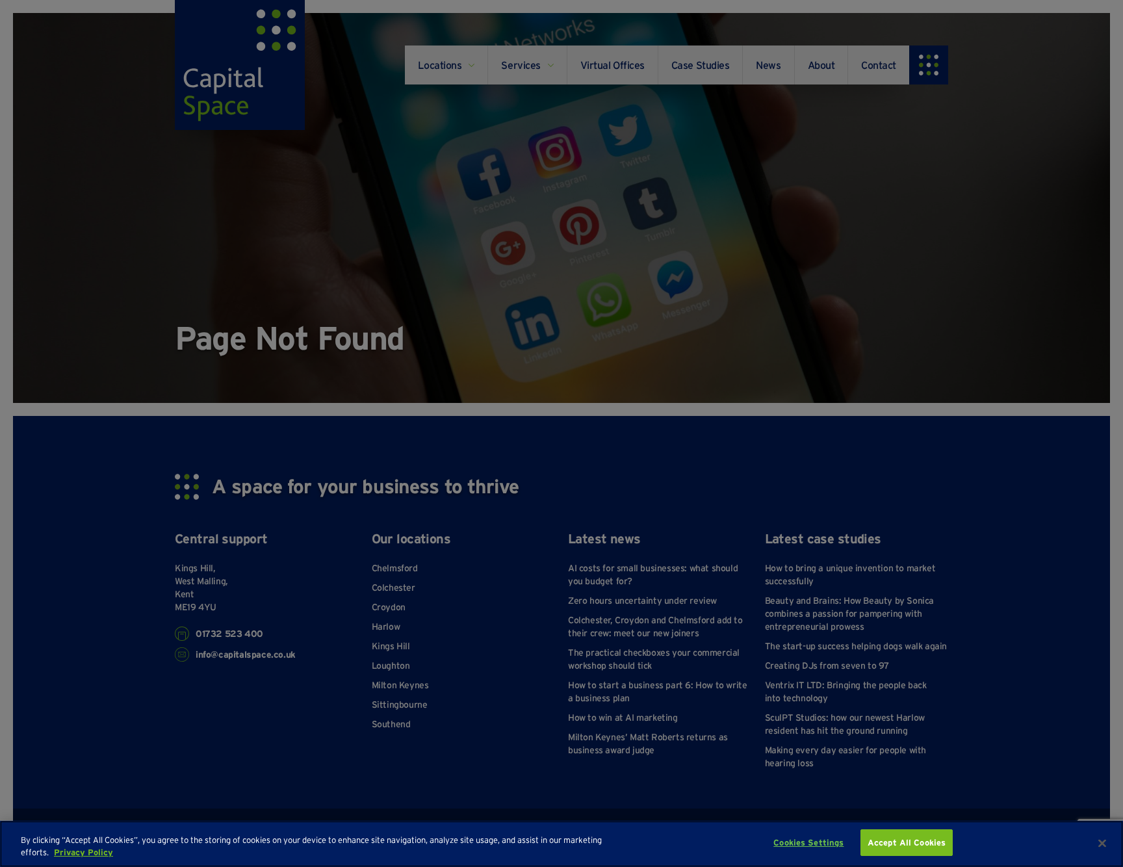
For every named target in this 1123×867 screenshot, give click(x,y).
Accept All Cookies (907, 843)
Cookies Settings (808, 843)
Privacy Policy (83, 853)
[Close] (1102, 843)
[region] (561, 844)
